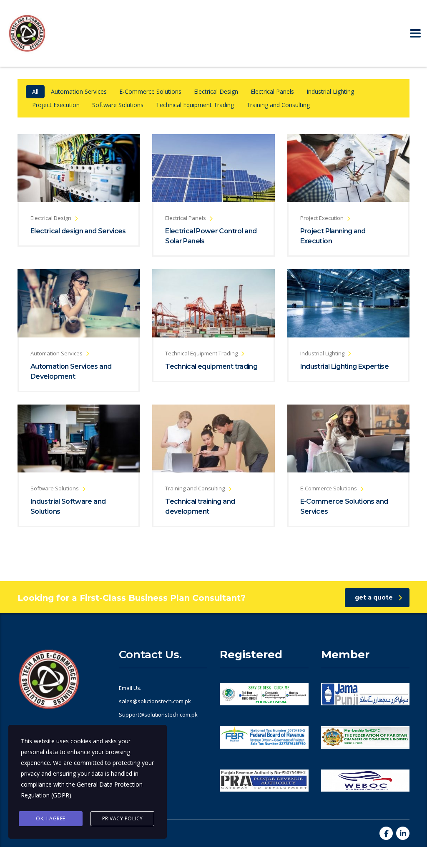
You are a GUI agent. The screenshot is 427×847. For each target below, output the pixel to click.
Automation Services (79, 91)
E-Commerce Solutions (150, 91)
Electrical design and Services (78, 231)
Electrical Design (216, 91)
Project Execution (56, 105)
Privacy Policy (122, 818)
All (35, 91)
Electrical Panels (272, 91)
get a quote (374, 597)
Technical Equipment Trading (195, 105)
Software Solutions (117, 105)
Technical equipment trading (211, 366)
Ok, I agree (50, 818)
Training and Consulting (278, 105)
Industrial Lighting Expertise (344, 366)
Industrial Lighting (330, 91)
